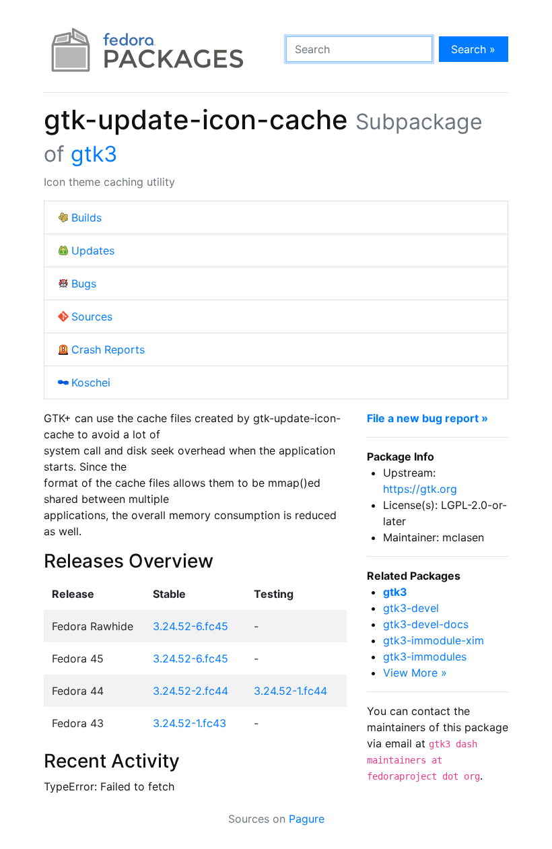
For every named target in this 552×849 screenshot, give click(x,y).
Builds (86, 217)
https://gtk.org (420, 489)
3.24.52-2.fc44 (190, 691)
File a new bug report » (427, 418)
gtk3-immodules (425, 656)
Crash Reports (108, 349)
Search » (473, 49)
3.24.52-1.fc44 (290, 691)
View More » (415, 672)
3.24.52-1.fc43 (189, 723)
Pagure (306, 818)
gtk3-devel (411, 608)
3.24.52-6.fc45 (190, 626)
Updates (92, 250)
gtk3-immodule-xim (433, 640)
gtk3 (94, 154)
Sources (91, 316)
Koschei (90, 382)
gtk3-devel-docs (426, 624)
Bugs (83, 283)
